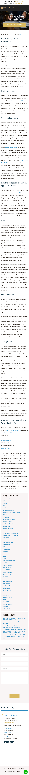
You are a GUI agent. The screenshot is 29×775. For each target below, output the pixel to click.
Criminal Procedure (8, 528)
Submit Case (14, 696)
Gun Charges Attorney (9, 560)
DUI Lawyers (6, 549)
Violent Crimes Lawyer (9, 604)
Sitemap (13, 771)
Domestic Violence (8, 531)
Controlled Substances (9, 519)
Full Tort (5, 558)
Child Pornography (8, 514)
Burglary (5, 508)
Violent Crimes (7, 602)
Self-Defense (6, 583)
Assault (5, 503)
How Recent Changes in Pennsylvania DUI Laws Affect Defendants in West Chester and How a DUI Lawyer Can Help (14, 631)
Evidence (5, 551)
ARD (4, 501)
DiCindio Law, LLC (6, 440)
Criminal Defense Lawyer (10, 524)
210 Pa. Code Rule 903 (17, 100)
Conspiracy (6, 517)
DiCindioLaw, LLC (7, 433)
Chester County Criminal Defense (12, 512)
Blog (4, 505)
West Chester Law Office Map (12, 725)
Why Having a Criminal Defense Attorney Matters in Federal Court (14, 618)
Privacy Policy (21, 771)
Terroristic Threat (7, 597)
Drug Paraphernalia (8, 542)
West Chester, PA (16, 430)
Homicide (5, 563)
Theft (4, 599)
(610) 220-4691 (18, 3)
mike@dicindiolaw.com (10, 738)
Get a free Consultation (14, 24)
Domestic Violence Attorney (11, 533)
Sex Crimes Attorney (8, 586)
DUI (20, 34)
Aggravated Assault (8, 498)
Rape (4, 579)
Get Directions (9, 722)
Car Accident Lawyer (8, 510)
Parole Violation (7, 570)
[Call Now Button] (26, 772)
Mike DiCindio (7, 567)
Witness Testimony (8, 609)
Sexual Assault (7, 590)
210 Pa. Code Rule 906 (11, 147)
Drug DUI (5, 540)
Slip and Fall (6, 595)
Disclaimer (7, 771)
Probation (5, 576)
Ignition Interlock (7, 565)
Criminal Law (6, 526)
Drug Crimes (6, 537)
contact (6, 430)
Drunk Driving (6, 544)
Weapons (5, 606)
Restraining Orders (8, 581)
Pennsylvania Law (8, 572)
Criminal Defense (7, 521)
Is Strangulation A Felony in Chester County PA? (12, 622)
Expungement (6, 553)
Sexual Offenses (7, 592)
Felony (4, 556)
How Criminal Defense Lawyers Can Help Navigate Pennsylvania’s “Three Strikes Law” (14, 636)
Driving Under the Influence (10, 535)
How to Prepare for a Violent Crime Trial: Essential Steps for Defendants (14, 626)
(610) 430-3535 (19, 1)
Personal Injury (7, 574)
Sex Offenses (6, 588)
